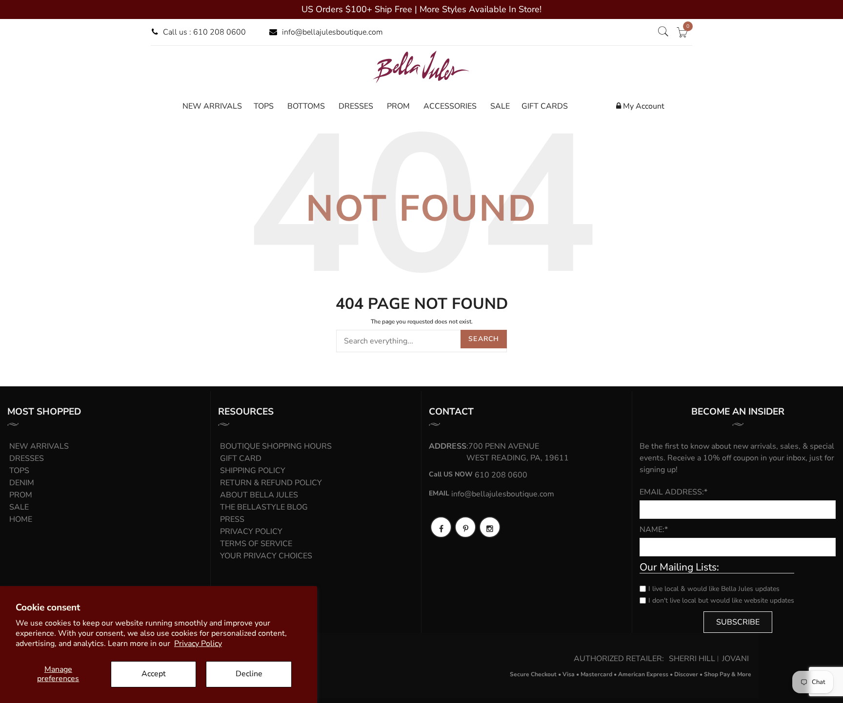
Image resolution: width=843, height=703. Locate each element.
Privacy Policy (198, 643)
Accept (153, 673)
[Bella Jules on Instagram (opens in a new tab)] (490, 527)
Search (483, 338)
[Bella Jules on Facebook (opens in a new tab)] (441, 527)
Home (20, 519)
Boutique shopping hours (276, 446)
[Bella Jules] (421, 66)
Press (232, 519)
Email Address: (673, 492)
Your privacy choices (266, 556)
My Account (642, 106)
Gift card (240, 458)
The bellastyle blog (264, 507)
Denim (21, 482)
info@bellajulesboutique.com (332, 32)
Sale (19, 507)
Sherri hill (692, 658)
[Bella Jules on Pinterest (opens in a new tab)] (465, 527)
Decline (249, 673)
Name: (654, 529)
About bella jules (259, 495)
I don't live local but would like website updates (721, 600)
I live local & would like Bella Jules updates (714, 588)
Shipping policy (252, 470)
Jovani (735, 658)
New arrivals (39, 446)
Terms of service (256, 543)
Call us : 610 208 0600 (204, 32)
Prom (20, 495)
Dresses (26, 458)
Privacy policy (251, 531)
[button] (663, 32)
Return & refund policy (271, 482)
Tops (19, 470)
